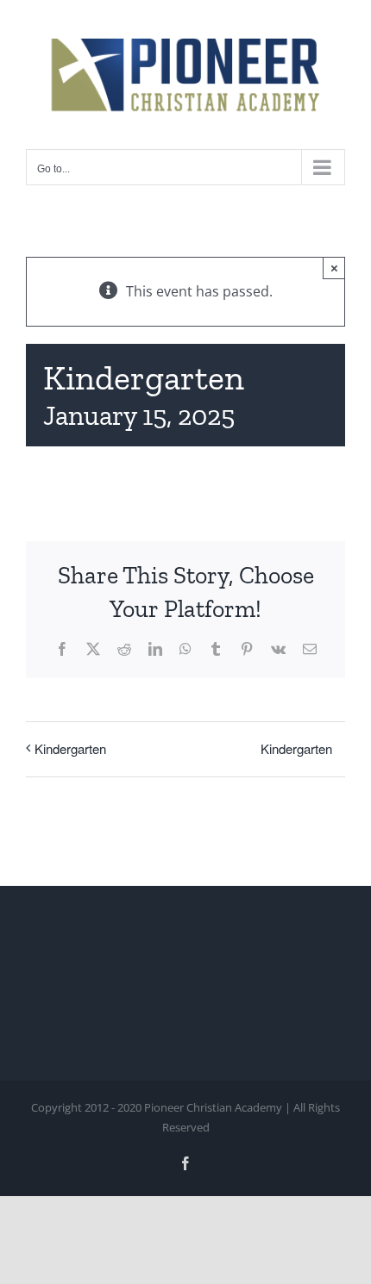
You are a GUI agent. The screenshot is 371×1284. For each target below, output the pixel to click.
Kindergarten (70, 748)
